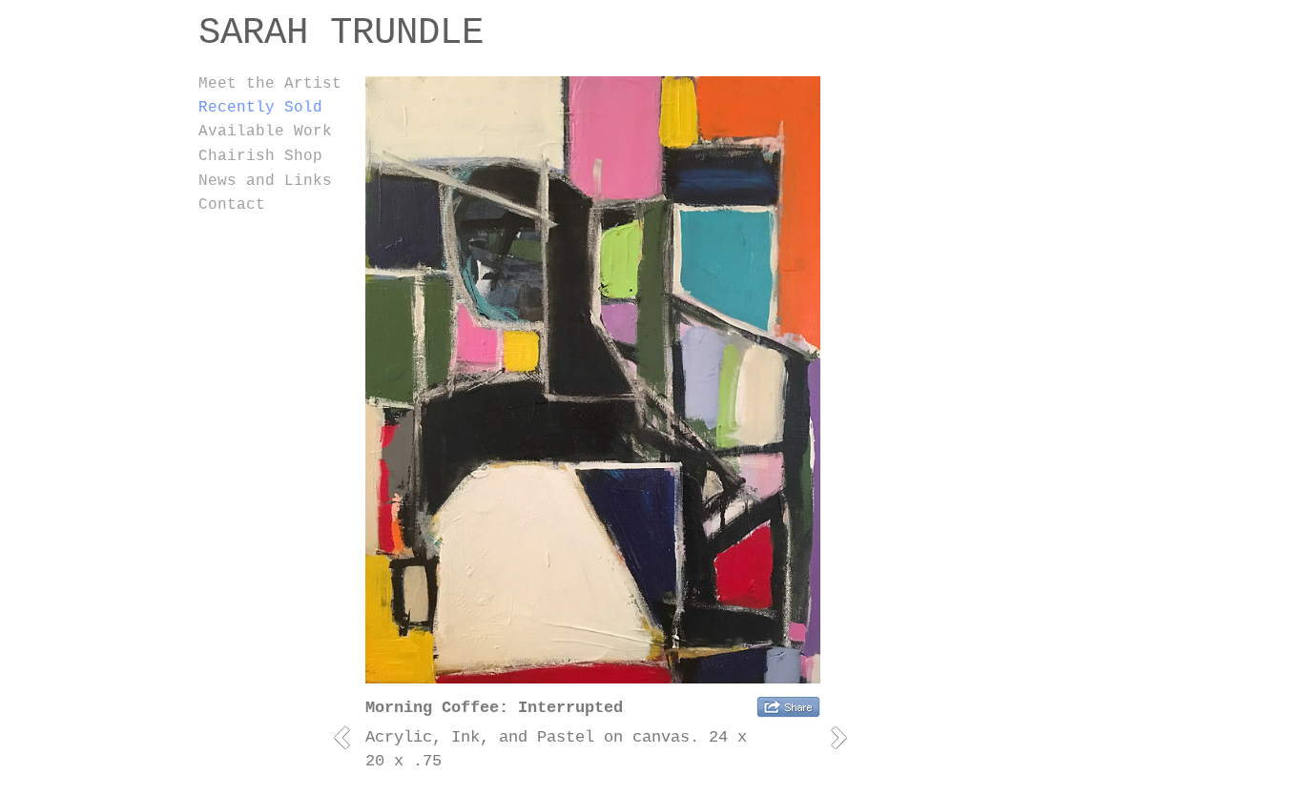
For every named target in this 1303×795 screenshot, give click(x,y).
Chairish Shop (260, 156)
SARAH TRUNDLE (341, 33)
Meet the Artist (269, 83)
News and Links (265, 181)
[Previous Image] (348, 737)
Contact (231, 205)
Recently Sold (260, 107)
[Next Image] (845, 737)
